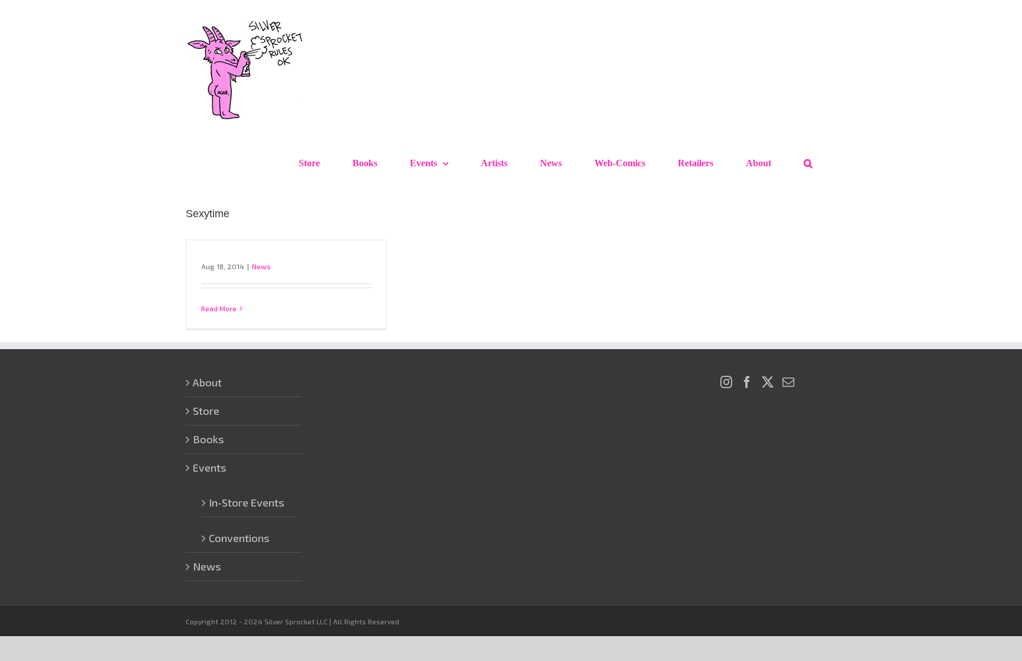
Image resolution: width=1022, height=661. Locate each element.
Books (208, 439)
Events (210, 467)
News (261, 266)
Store (206, 410)
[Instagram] (726, 382)
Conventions (239, 537)
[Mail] (788, 382)
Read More (219, 308)
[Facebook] (747, 382)
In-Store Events (246, 502)
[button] (808, 163)
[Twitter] (768, 382)
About (207, 382)
